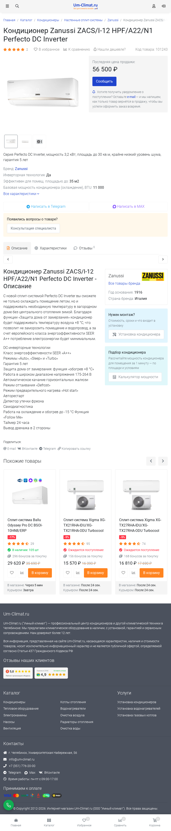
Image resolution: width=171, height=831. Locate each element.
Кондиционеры (14, 702)
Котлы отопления (73, 702)
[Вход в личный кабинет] (164, 6)
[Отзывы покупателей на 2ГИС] (51, 673)
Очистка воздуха (72, 715)
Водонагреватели (73, 709)
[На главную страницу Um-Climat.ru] (85, 6)
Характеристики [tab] (53, 248)
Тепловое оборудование (21, 709)
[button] (49, 823)
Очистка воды (70, 728)
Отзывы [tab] (87, 248)
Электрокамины (15, 715)
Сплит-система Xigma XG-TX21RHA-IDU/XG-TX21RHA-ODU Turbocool (84, 525)
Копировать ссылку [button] (76, 449)
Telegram (49, 449)
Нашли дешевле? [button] (112, 49)
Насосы (9, 722)
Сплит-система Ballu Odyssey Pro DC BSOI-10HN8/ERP (25, 525)
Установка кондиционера (139, 334)
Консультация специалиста (33, 228)
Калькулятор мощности (138, 377)
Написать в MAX (131, 206)
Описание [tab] (19, 248)
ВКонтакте (29, 449)
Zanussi (21, 169)
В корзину (40, 573)
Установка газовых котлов (137, 715)
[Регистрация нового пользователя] (154, 6)
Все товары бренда (124, 283)
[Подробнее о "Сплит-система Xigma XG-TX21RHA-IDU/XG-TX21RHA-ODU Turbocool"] (85, 495)
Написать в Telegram (48, 206)
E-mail (11, 449)
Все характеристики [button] (19, 194)
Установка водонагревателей (138, 709)
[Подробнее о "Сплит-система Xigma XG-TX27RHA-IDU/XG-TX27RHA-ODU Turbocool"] (141, 495)
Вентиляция (12, 728)
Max (32, 773)
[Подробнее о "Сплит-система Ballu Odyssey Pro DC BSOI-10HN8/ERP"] (30, 495)
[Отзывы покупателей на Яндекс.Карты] (18, 673)
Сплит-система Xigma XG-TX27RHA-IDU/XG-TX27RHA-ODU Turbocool (140, 525)
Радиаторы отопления (76, 722)
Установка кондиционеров (136, 702)
